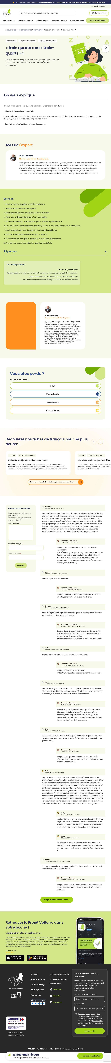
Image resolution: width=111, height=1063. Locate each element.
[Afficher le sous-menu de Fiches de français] (69, 20)
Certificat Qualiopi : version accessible (16, 1033)
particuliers (46, 2)
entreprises (100, 2)
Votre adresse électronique (85, 994)
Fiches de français (59, 20)
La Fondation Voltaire (59, 974)
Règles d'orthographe (22, 30)
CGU (51, 1049)
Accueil (9, 30)
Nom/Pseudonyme (15, 544)
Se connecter (100, 13)
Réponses (10, 251)
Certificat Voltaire (25, 20)
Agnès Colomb (35, 276)
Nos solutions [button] (9, 20)
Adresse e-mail (14, 554)
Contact (34, 974)
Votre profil (79, 1004)
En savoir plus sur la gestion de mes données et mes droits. (91, 1023)
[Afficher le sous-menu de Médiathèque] (50, 20)
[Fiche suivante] (100, 441)
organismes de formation (79, 2)
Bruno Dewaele (12, 273)
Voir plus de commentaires (55, 899)
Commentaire (14, 523)
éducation (61, 2)
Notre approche (77, 20)
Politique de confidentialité (71, 1049)
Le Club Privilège (38, 984)
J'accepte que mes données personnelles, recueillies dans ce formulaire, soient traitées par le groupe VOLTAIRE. (91, 1019)
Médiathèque (42, 20)
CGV (57, 1049)
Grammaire (37, 30)
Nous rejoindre (37, 990)
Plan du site (36, 995)
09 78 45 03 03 (99, 6)
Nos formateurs (38, 979)
